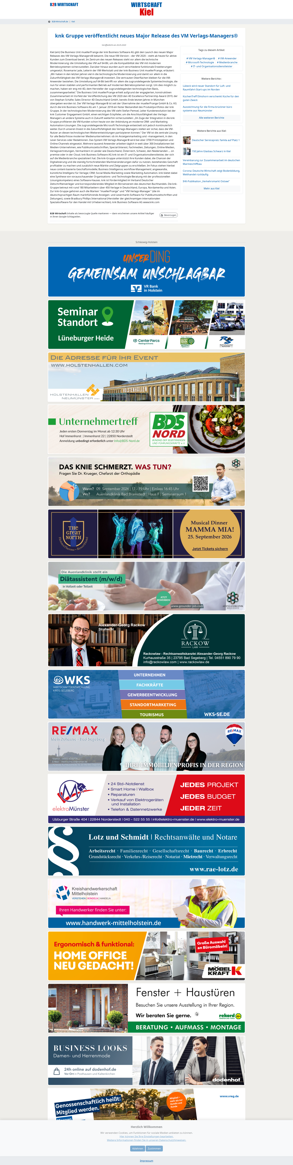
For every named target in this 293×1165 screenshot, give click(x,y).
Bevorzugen (170, 215)
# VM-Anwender (227, 58)
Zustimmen (154, 1148)
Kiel (73, 21)
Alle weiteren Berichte (211, 117)
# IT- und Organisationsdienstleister (211, 66)
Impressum (146, 1160)
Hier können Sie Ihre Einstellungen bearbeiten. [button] (147, 1136)
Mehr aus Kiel (211, 188)
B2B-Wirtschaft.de (59, 21)
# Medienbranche (227, 62)
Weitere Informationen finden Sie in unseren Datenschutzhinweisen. (146, 1140)
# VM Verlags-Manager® (200, 58)
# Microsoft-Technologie (200, 62)
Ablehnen (137, 1148)
